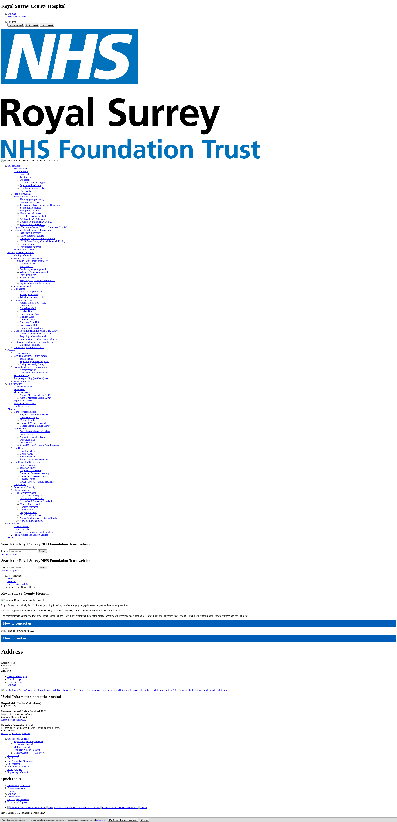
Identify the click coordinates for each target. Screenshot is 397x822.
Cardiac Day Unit (28, 311)
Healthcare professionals (32, 188)
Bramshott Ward (28, 308)
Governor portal (28, 479)
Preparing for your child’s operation (37, 280)
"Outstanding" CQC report (33, 219)
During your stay (28, 274)
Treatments (25, 177)
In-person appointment (31, 291)
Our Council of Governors (27, 462)
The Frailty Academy (24, 249)
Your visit (24, 174)
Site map (11, 13)
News (10, 537)
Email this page (14, 682)
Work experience (22, 381)
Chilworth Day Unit (30, 314)
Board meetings (27, 456)
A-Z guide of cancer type (32, 182)
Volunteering (20, 389)
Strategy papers (21, 490)
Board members (27, 451)
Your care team (27, 277)
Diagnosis (25, 179)
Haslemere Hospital (29, 417)
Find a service (20, 168)
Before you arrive (28, 263)
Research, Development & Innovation (32, 230)
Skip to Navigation (16, 16)
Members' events (22, 392)
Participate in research (30, 233)
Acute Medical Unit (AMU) (33, 302)
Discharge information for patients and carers (36, 330)
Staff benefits (26, 358)
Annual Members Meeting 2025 (35, 395)
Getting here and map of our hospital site (33, 342)
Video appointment (29, 294)
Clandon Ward (27, 316)
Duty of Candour (28, 512)
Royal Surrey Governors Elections (37, 481)
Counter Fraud (27, 509)
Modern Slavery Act (30, 504)
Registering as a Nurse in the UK (36, 372)
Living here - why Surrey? (33, 364)
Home (10, 578)
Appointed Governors (30, 470)
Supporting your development (34, 361)
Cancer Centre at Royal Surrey (35, 425)
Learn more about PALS (13, 719)
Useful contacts (21, 529)
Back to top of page (17, 676)
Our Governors (21, 406)
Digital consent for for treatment (35, 283)
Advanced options (10, 554)
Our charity (25, 191)
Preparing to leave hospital (33, 336)
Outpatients (19, 288)
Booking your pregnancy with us (36, 221)
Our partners (20, 484)
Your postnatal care (29, 210)
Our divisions (26, 434)
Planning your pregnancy (32, 199)
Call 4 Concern (21, 526)
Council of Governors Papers (34, 476)
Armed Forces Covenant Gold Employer (40, 445)
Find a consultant (22, 193)
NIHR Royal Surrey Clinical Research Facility (42, 241)
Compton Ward (27, 319)
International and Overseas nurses (30, 367)
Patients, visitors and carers (20, 252)
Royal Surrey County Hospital (35, 414)
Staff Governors (28, 467)
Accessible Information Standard (36, 501)
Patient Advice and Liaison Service (31, 534)
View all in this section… (32, 224)
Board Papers (26, 453)
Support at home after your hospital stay (39, 339)
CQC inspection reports (31, 495)
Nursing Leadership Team (32, 437)
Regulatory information (25, 493)
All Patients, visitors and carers (29, 347)
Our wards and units (23, 300)
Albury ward (26, 305)
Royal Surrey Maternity (25, 196)
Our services (13, 165)
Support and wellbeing (31, 185)
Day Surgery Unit (28, 325)
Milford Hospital (28, 420)
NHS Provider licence (30, 515)
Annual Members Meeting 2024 (35, 397)
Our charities (26, 442)
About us (11, 409)
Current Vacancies (22, 353)
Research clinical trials (25, 403)
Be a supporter (14, 384)
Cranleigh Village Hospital (33, 423)
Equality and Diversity (25, 487)
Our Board (19, 448)
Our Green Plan (27, 439)
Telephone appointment (31, 297)
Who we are (20, 428)
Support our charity (23, 400)
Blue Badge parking (30, 344)
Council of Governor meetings (35, 473)
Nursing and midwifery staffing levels (38, 518)
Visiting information (23, 255)
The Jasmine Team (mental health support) (40, 205)
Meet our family (21, 375)
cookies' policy (101, 820)
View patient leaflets (23, 286)
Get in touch (13, 523)
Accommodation (28, 370)
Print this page (14, 679)
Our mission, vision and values (35, 431)
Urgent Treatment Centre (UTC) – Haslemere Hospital (40, 227)
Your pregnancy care (30, 202)
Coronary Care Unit (29, 322)
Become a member (23, 386)
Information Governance (32, 498)
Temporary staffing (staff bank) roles (31, 378)
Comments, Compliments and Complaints (34, 532)
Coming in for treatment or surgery (31, 261)
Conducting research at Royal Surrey (38, 238)
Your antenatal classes (30, 213)
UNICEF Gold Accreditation (34, 216)
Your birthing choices (30, 207)
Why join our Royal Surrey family (30, 356)
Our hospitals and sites (25, 411)
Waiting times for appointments (29, 258)
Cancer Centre (21, 171)
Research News (27, 244)
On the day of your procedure (34, 269)
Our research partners (30, 247)
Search (4, 551)
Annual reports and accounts (34, 459)
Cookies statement (29, 506)
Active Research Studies (32, 235)
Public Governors (28, 465)
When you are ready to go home (35, 333)
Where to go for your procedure (35, 272)
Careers (11, 350)
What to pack (26, 266)
